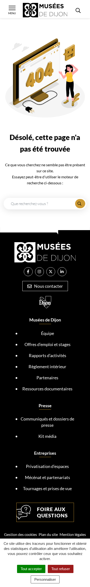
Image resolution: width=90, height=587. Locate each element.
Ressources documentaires (47, 388)
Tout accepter (31, 569)
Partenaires (47, 377)
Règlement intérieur (47, 366)
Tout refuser (60, 569)
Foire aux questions (52, 512)
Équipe (47, 333)
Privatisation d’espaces (47, 466)
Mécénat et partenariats (47, 477)
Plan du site (48, 534)
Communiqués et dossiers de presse (47, 422)
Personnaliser (45, 579)
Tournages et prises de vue (47, 488)
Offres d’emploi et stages (47, 344)
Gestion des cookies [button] (20, 534)
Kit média (47, 436)
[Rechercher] (80, 203)
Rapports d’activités (47, 355)
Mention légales (73, 534)
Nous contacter (48, 286)
